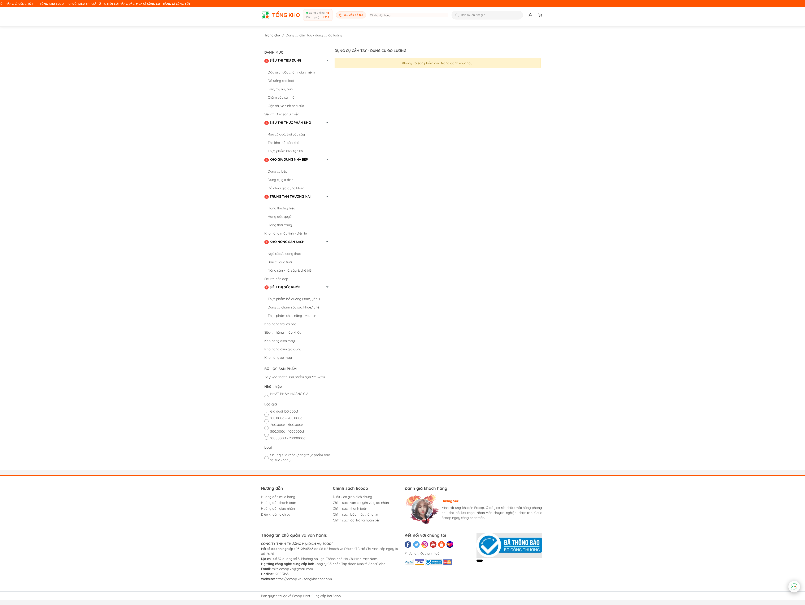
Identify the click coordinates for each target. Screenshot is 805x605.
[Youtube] (433, 544)
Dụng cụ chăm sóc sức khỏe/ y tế (293, 307)
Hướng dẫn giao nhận (278, 508)
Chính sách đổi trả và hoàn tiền (356, 520)
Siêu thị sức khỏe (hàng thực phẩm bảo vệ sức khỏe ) (300, 457)
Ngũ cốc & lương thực (284, 254)
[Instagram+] (424, 544)
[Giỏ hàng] (540, 15)
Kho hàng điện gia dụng (282, 349)
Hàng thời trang (280, 225)
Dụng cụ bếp (277, 171)
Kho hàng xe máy (278, 357)
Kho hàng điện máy (279, 341)
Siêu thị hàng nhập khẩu (282, 332)
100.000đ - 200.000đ (286, 418)
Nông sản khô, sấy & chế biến (290, 270)
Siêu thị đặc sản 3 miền (281, 114)
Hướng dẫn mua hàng (278, 497)
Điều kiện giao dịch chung (352, 497)
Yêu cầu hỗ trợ (353, 15)
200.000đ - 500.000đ (286, 425)
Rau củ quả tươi (280, 262)
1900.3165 (281, 574)
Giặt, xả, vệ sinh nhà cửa (286, 106)
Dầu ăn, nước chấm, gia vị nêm (291, 72)
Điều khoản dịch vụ (275, 514)
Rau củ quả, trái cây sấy (286, 134)
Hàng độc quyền (280, 216)
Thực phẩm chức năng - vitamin (292, 315)
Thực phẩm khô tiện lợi (285, 151)
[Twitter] (416, 544)
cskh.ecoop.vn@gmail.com (292, 569)
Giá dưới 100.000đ (284, 411)
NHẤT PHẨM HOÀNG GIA (289, 394)
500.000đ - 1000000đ (287, 431)
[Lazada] (450, 544)
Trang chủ (272, 35)
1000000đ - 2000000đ (287, 438)
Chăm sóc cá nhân (282, 97)
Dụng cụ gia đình (280, 180)
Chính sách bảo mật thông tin (355, 514)
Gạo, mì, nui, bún (280, 89)
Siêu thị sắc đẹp (276, 279)
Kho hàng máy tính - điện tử (285, 233)
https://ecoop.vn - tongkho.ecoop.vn (304, 579)
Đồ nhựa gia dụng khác (286, 188)
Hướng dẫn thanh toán (278, 503)
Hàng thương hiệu (281, 208)
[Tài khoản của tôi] (530, 15)
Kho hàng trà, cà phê (280, 324)
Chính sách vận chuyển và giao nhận (361, 503)
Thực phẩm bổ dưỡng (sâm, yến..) (294, 299)
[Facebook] (408, 544)
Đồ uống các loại (281, 81)
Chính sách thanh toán (350, 508)
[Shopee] (441, 544)
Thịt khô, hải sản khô (283, 143)
